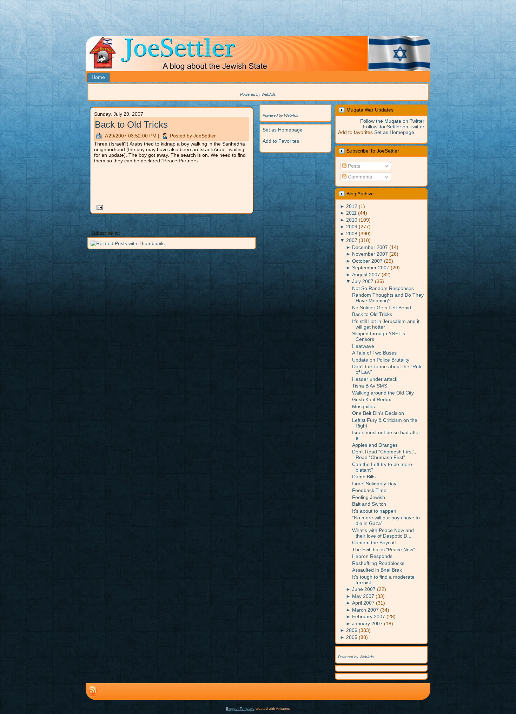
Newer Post (98, 222)
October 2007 (367, 261)
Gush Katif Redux (371, 399)
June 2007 (364, 589)
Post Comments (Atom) (147, 233)
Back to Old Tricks (131, 124)
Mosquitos (363, 406)
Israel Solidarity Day (374, 483)
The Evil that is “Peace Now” (383, 549)
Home (172, 222)
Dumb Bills (364, 476)
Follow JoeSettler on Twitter (393, 126)
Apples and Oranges (375, 445)
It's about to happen (374, 511)
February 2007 (368, 616)
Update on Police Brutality (380, 360)
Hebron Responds (372, 556)
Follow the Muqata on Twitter (392, 121)
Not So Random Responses (383, 288)
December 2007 (370, 247)
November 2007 (370, 254)
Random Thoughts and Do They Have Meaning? (388, 297)
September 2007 (370, 267)
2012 (351, 206)
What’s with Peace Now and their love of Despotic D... (383, 533)
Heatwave (363, 346)
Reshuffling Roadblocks (378, 563)
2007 (351, 240)
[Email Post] (98, 207)
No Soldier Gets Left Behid (381, 307)
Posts (353, 166)
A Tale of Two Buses (374, 353)
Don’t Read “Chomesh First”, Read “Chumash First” (384, 454)
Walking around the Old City (383, 393)
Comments (359, 177)
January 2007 (367, 623)
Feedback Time (369, 490)
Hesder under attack (374, 379)
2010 (351, 220)
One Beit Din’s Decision (378, 413)
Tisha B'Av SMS (369, 386)
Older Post (246, 222)
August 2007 (366, 274)
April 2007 (363, 603)
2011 (351, 213)
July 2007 (362, 281)
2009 (351, 226)
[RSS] (92, 691)
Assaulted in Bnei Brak (377, 570)
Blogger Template (240, 708)
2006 (351, 630)
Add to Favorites (281, 141)
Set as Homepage (283, 130)
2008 (351, 233)
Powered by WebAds (258, 94)
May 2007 (363, 596)
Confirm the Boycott (374, 542)
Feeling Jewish (368, 497)
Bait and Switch (369, 504)
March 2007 (365, 610)
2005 (351, 637)
